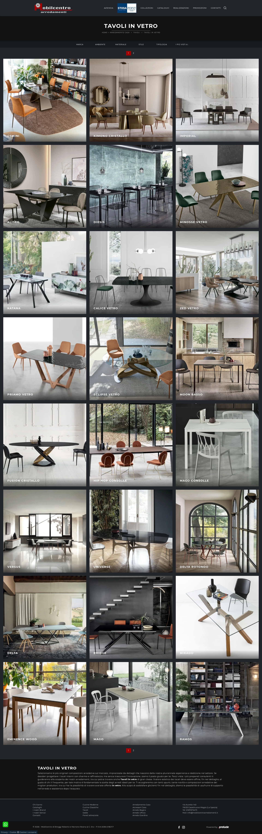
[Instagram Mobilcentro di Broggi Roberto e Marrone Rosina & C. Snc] (183, 827)
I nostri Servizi (39, 813)
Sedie (85, 813)
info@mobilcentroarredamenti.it (202, 813)
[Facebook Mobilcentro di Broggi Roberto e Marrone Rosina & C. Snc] (179, 827)
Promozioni (200, 8)
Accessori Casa (139, 807)
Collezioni (147, 8)
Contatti (216, 8)
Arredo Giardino (140, 815)
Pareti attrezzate (91, 815)
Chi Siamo (37, 805)
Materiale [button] (120, 44)
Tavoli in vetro (152, 32)
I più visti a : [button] (182, 44)
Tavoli (136, 32)
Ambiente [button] (100, 44)
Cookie (13, 832)
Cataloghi (163, 8)
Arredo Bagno (139, 810)
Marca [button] (79, 44)
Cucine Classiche (90, 807)
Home (105, 32)
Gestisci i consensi (28, 832)
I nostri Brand (39, 810)
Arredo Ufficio (139, 813)
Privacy (4, 832)
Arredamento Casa (120, 32)
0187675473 (191, 810)
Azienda (108, 8)
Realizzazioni (181, 8)
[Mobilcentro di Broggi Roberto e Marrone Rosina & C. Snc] (53, 8)
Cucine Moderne (90, 805)
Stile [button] (141, 44)
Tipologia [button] (161, 44)
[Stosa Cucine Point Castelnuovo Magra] (127, 8)
